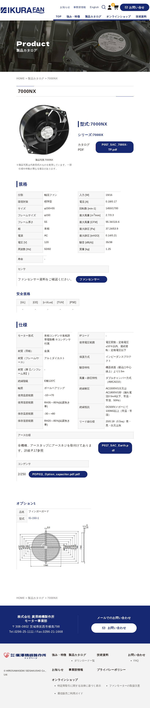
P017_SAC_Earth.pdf (115, 448)
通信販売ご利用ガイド (70, 693)
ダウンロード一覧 (84, 660)
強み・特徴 (73, 16)
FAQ (136, 660)
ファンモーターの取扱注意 (124, 685)
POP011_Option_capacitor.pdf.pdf (56, 474)
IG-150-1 (34, 518)
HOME (20, 78)
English (94, 7)
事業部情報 (80, 7)
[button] (134, 7)
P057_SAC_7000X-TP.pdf (114, 147)
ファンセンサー (90, 279)
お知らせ (65, 7)
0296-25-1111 (24, 631)
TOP (58, 16)
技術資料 (141, 16)
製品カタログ (93, 16)
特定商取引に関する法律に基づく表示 (79, 685)
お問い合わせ (136, 654)
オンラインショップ (118, 16)
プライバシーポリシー (111, 669)
